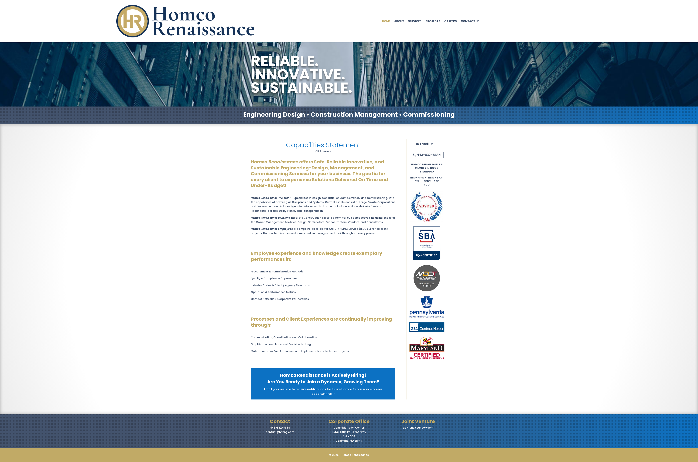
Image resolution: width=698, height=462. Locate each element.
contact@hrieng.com (280, 432)
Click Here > (323, 151)
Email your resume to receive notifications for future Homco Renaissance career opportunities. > (323, 391)
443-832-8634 (429, 154)
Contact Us (470, 21)
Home (386, 21)
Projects (433, 21)
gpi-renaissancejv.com (418, 427)
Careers (450, 21)
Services (415, 21)
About (399, 21)
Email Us (427, 144)
